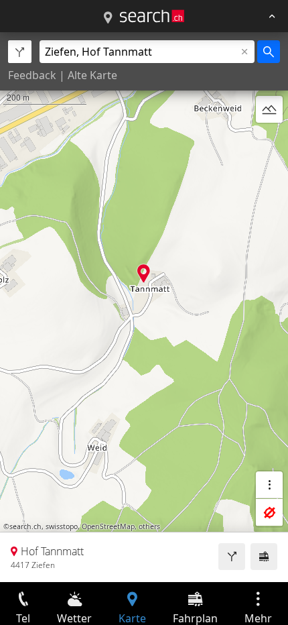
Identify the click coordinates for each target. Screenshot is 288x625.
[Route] (231, 556)
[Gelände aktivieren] (269, 109)
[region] (144, 307)
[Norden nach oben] (269, 141)
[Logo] (152, 16)
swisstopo (62, 526)
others (149, 526)
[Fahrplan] (263, 556)
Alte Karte (92, 75)
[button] (143, 273)
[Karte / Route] (108, 18)
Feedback (32, 75)
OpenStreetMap (108, 526)
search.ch (25, 526)
